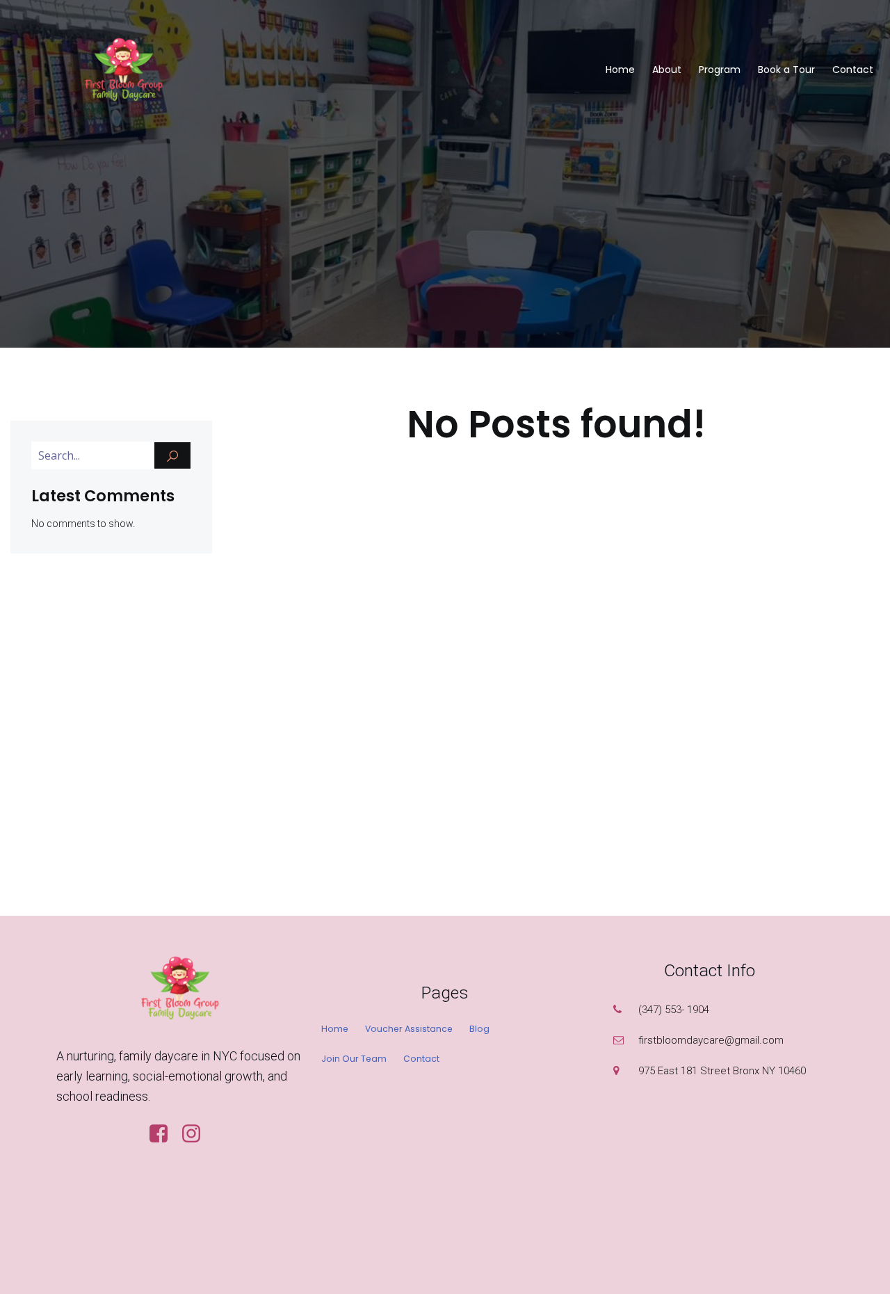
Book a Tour (786, 69)
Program (720, 69)
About (666, 69)
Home (620, 69)
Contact (852, 69)
